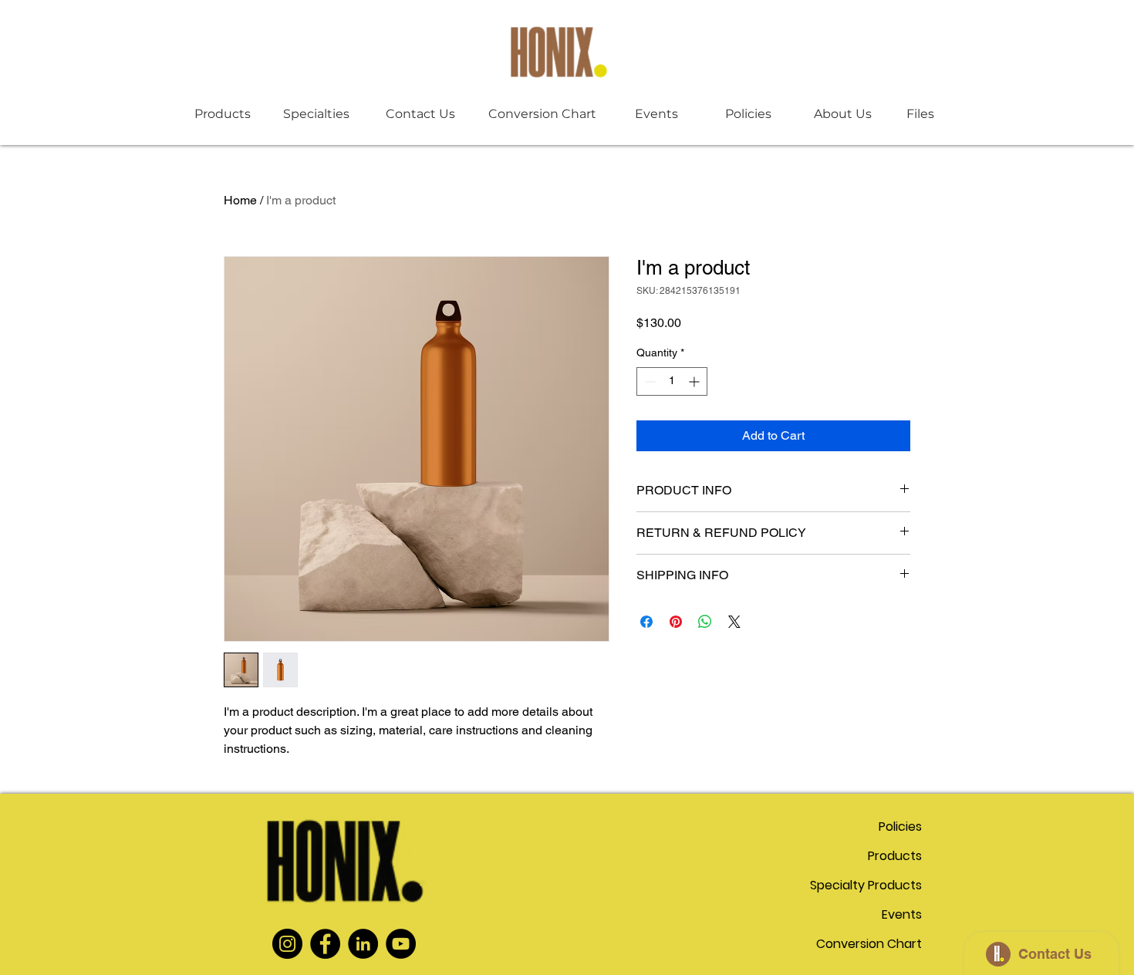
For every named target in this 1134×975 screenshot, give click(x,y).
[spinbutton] (672, 381)
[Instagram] (287, 944)
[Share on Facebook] (646, 621)
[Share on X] (734, 621)
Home (240, 200)
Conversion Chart (869, 944)
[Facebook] (325, 944)
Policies (900, 826)
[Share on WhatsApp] (705, 621)
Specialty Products (867, 885)
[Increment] (695, 381)
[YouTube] (401, 944)
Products (895, 856)
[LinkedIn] (363, 944)
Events (902, 914)
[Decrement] (648, 381)
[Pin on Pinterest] (676, 621)
